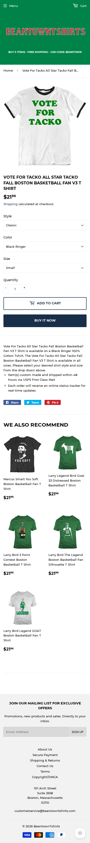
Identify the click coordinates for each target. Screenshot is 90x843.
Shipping (10, 204)
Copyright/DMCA (45, 777)
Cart (83, 6)
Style (7, 216)
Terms (45, 771)
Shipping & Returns (45, 760)
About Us (45, 749)
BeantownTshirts (47, 826)
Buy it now (45, 320)
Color (7, 237)
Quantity (10, 280)
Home (8, 70)
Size (6, 259)
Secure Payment (45, 755)
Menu (13, 6)
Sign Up (78, 732)
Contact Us (45, 766)
